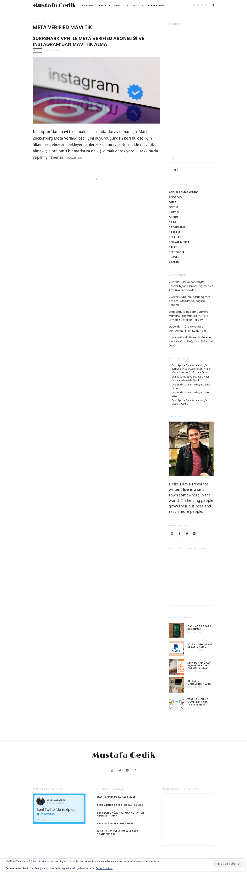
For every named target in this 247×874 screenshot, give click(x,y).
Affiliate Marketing (183, 192)
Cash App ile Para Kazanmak (187, 365)
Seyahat (175, 237)
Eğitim (173, 207)
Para (172, 222)
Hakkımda (103, 5)
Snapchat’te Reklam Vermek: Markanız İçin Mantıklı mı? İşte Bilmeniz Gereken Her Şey (188, 316)
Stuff (37, 50)
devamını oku (75, 158)
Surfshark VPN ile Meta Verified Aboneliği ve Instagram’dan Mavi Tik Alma (88, 41)
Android (175, 197)
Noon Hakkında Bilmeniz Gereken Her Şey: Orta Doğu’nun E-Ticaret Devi (191, 341)
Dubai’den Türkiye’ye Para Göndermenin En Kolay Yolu (187, 329)
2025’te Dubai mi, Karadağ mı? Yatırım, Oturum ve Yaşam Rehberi (189, 301)
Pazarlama (177, 227)
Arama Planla (156, 5)
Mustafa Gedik (54, 5)
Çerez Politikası (104, 868)
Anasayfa (88, 5)
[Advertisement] (191, 87)
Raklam (174, 232)
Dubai (173, 202)
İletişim (138, 5)
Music (173, 217)
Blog (117, 5)
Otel (127, 5)
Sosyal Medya (179, 242)
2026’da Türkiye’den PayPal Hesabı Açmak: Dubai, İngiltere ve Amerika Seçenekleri (191, 286)
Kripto (174, 212)
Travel (174, 257)
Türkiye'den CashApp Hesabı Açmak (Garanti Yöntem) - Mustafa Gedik (191, 370)
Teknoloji (176, 252)
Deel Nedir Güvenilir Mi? (185, 384)
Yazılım (174, 262)
